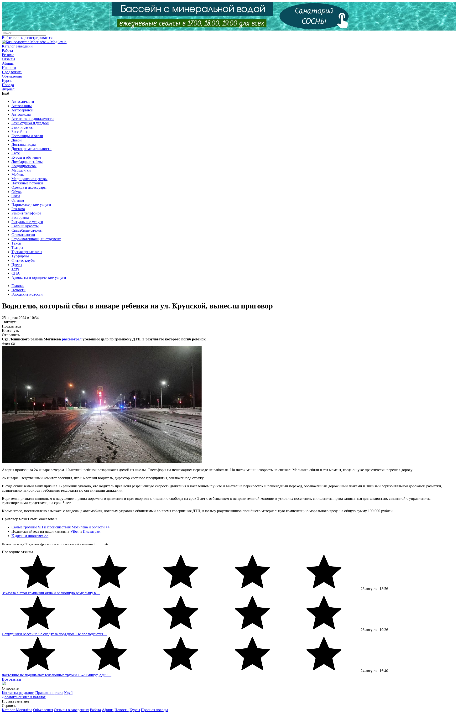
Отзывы (8, 59)
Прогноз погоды (154, 710)
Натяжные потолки (27, 183)
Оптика (17, 200)
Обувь (16, 192)
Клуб (68, 693)
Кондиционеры (23, 166)
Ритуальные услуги (27, 222)
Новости (9, 68)
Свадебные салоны (26, 230)
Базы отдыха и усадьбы (30, 123)
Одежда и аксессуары (29, 187)
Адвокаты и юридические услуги (38, 278)
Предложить (12, 72)
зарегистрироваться (36, 38)
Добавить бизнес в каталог (24, 697)
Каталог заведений (17, 46)
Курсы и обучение (26, 157)
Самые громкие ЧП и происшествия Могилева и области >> (60, 527)
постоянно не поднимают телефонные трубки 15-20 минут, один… (56, 675)
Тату (15, 269)
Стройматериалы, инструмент (36, 239)
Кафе (15, 153)
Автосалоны (21, 106)
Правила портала (49, 693)
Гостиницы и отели (27, 136)
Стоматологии (23, 235)
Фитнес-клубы (23, 260)
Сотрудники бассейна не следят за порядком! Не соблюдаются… (54, 634)
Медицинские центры (29, 179)
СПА (15, 273)
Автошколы (21, 114)
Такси (16, 243)
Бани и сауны (22, 127)
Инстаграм (91, 531)
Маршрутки (21, 170)
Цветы (16, 265)
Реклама (18, 209)
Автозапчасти (22, 101)
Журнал (8, 89)
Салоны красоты (25, 226)
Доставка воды (23, 144)
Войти (7, 38)
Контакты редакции (18, 693)
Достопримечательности (31, 149)
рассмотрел (72, 339)
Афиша (8, 63)
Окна (15, 196)
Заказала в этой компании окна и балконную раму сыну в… (51, 593)
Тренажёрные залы (26, 252)
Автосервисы (22, 110)
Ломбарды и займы (27, 162)
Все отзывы (11, 679)
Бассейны (19, 132)
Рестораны (20, 217)
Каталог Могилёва (17, 710)
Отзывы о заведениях (71, 710)
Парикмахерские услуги (31, 205)
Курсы (7, 80)
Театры (17, 247)
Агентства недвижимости (32, 119)
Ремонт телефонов (26, 213)
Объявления (12, 76)
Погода (8, 85)
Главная (17, 286)
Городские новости (27, 294)
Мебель (17, 174)
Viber (74, 531)
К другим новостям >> (29, 536)
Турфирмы (20, 256)
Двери (16, 140)
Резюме (8, 55)
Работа (7, 50)
